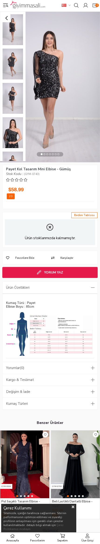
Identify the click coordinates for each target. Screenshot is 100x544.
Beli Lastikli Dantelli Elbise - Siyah (72, 503)
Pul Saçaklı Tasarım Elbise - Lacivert (20, 503)
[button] (42, 154)
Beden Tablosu (84, 215)
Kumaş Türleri (17, 403)
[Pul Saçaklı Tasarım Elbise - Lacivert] (24, 464)
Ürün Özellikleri (18, 287)
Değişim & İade (18, 391)
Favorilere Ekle (45, 434)
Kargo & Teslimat (20, 379)
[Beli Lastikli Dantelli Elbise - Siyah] (75, 464)
